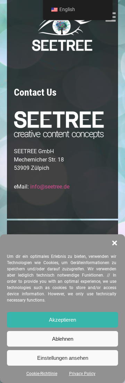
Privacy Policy (82, 373)
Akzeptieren (62, 320)
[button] (114, 243)
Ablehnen (62, 339)
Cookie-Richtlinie (41, 373)
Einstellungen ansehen (62, 358)
